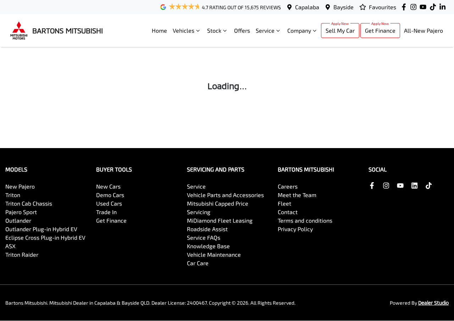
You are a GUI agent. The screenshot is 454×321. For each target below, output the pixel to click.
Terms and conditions (305, 220)
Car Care (198, 263)
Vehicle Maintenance (214, 254)
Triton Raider (21, 254)
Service (265, 30)
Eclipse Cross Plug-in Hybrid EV (45, 237)
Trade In (106, 211)
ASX (10, 246)
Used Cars (109, 203)
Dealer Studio (433, 303)
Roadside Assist (207, 228)
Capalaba (307, 7)
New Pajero (20, 186)
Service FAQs (203, 237)
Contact (288, 211)
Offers (242, 30)
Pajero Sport (21, 211)
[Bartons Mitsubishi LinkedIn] (444, 7)
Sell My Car (340, 30)
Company (299, 30)
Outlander (18, 220)
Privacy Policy (295, 228)
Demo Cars (110, 194)
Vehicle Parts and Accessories (225, 194)
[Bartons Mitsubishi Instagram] (415, 7)
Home (159, 30)
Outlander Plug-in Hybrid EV (41, 228)
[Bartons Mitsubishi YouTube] (424, 7)
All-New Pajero (423, 30)
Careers (288, 186)
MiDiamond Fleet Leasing (220, 220)
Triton (12, 194)
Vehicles (183, 30)
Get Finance (380, 30)
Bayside (343, 7)
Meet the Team (297, 194)
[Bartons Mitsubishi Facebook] (405, 7)
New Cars (108, 186)
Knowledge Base (208, 246)
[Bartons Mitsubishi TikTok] (430, 185)
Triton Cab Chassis (28, 203)
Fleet (284, 203)
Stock (214, 30)
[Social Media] (434, 7)
